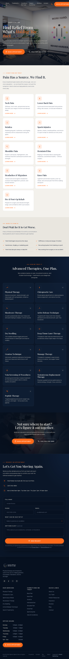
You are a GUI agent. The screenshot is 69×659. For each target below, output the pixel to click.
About (48, 654)
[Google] (12, 581)
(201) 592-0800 (12, 486)
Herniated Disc (31, 602)
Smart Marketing (57, 655)
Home (4, 22)
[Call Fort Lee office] (52, 4)
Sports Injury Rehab (8, 598)
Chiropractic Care (8, 594)
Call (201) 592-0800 (47, 441)
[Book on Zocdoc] (16, 581)
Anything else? (14, 526)
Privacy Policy (35, 547)
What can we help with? (14, 517)
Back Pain (30, 593)
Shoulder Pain (31, 605)
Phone (7, 508)
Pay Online (43, 655)
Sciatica (29, 599)
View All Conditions (32, 615)
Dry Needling (6, 604)
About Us (8, 4)
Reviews (39, 3)
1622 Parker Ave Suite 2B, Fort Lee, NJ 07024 (20, 481)
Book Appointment (15, 52)
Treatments (15, 3)
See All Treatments (8, 610)
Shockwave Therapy (8, 601)
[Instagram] (4, 581)
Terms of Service (45, 547)
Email (37, 508)
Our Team (51, 594)
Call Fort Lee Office (38, 52)
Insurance (51, 601)
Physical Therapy (7, 591)
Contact (46, 3)
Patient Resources (32, 4)
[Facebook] (8, 581)
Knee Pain (30, 609)
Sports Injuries (31, 612)
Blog (50, 607)
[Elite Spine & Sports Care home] (10, 565)
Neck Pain (30, 596)
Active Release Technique (10, 607)
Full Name (8, 499)
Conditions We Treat (24, 4)
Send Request (36, 541)
